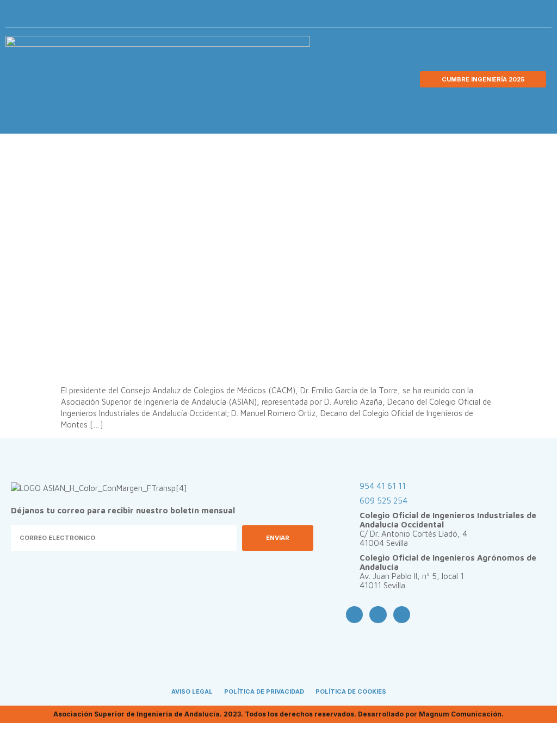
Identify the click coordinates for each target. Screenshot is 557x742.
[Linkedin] (521, 16)
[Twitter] (503, 16)
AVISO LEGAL (192, 691)
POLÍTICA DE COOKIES (350, 691)
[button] (538, 16)
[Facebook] (485, 16)
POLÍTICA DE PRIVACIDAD (264, 691)
